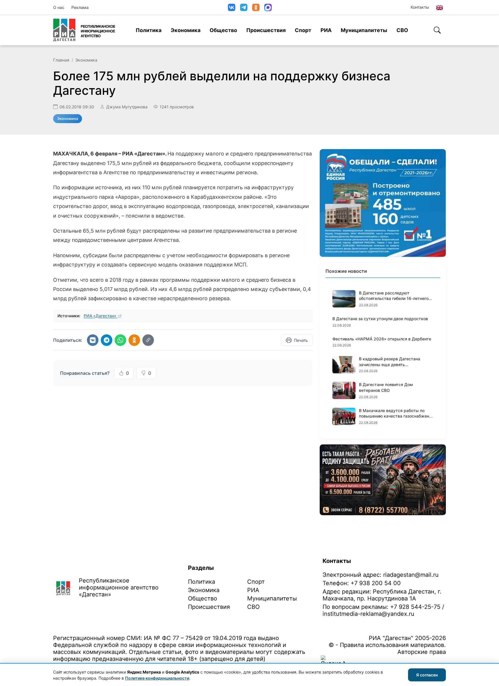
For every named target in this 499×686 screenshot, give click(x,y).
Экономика (185, 30)
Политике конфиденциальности (157, 678)
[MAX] (268, 7)
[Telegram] (244, 7)
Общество (223, 30)
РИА (326, 30)
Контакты (420, 7)
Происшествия (266, 30)
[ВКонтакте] (232, 7)
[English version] (439, 7)
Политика (148, 30)
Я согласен (427, 674)
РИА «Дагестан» (101, 315)
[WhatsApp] (120, 340)
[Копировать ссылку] (148, 340)
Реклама (80, 7)
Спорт (303, 30)
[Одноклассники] (256, 7)
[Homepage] (84, 30)
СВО (402, 30)
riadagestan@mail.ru (411, 574)
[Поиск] (437, 30)
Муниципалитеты (364, 30)
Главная (61, 60)
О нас (58, 7)
